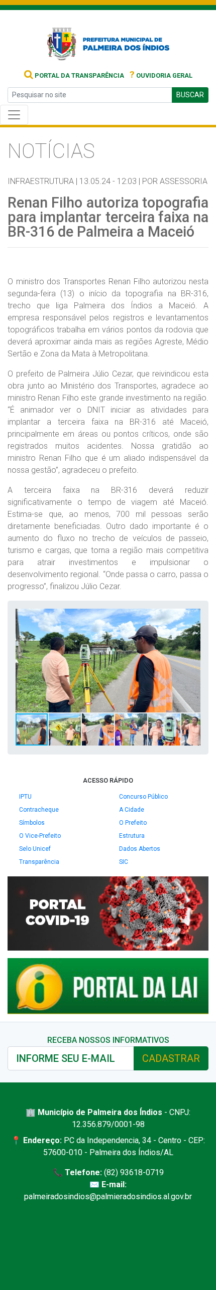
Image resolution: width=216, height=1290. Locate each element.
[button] (191, 618)
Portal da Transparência (78, 75)
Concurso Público (143, 796)
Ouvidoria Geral (161, 75)
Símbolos (32, 822)
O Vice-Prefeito (40, 835)
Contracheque (39, 809)
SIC (123, 861)
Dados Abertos (139, 848)
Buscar (190, 95)
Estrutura (132, 835)
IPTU (25, 796)
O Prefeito (133, 822)
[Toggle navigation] (14, 115)
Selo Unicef (35, 848)
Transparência (39, 861)
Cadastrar (171, 1058)
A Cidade (131, 809)
